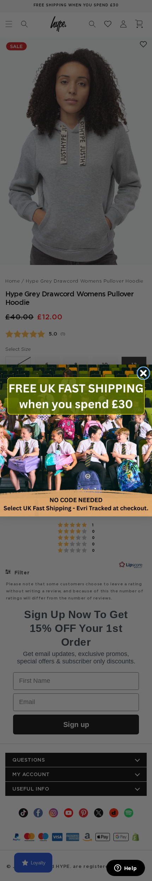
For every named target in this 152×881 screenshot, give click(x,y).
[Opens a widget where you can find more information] (125, 868)
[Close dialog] (143, 373)
